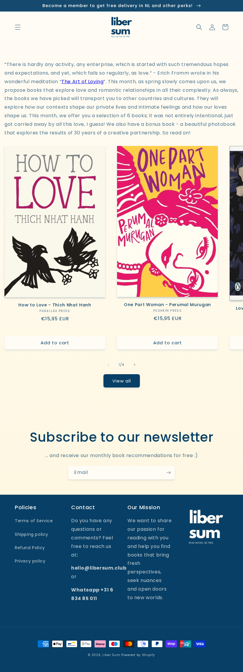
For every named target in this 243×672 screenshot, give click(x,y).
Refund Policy (30, 548)
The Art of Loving (82, 81)
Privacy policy (30, 561)
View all (121, 381)
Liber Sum (111, 655)
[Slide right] (134, 364)
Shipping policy (31, 534)
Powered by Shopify (138, 655)
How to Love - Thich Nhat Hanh (54, 305)
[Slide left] (108, 364)
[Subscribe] (168, 472)
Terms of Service (34, 521)
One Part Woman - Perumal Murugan (167, 304)
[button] (17, 27)
